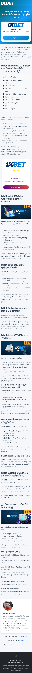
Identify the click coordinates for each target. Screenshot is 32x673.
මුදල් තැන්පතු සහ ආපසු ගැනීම (14, 97)
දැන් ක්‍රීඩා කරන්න (16, 37)
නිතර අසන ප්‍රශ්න (10, 109)
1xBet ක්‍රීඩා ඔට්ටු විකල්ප (12, 86)
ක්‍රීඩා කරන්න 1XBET (16, 187)
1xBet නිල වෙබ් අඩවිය (10, 124)
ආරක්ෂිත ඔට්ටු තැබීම (11, 103)
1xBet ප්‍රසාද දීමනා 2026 (12, 100)
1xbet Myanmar (23, 645)
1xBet (22, 640)
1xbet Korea (23, 636)
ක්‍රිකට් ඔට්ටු (8, 106)
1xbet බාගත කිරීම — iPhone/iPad (15, 94)
